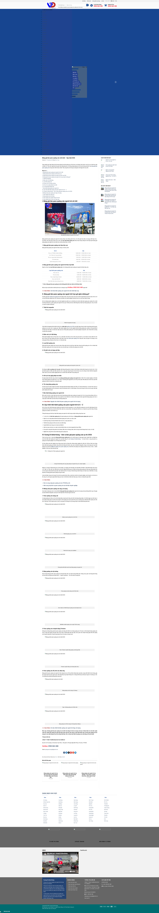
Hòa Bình (75, 809)
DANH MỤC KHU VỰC (49, 793)
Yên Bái (43, 47)
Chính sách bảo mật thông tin (74, 884)
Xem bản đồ (87, 898)
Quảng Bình (44, 97)
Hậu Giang (44, 142)
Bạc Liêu (44, 123)
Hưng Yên (44, 26)
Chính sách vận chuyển (73, 888)
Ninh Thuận (44, 73)
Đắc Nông (60, 802)
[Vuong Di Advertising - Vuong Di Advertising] (49, 5)
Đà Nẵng (44, 82)
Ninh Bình (44, 34)
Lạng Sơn (44, 54)
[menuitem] (75, 68)
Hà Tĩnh (43, 69)
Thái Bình (44, 28)
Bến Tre (43, 125)
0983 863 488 (53, 746)
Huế (43, 88)
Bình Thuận (44, 71)
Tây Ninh (44, 112)
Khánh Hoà (44, 93)
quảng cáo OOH (70, 326)
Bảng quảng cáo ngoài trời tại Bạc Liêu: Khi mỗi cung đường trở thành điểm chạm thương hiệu (111, 189)
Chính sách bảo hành (72, 882)
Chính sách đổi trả (72, 886)
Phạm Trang (57, 160)
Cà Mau (43, 134)
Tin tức (56, 756)
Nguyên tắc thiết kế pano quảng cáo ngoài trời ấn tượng (65, 401)
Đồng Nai (44, 138)
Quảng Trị (44, 104)
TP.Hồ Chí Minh (45, 145)
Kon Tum (44, 95)
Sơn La (43, 65)
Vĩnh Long (106, 820)
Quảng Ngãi (44, 102)
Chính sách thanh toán (72, 889)
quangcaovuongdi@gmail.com (51, 749)
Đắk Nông (44, 77)
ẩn (46, 170)
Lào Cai (43, 45)
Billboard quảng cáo (46, 149)
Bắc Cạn (45, 817)
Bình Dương (44, 127)
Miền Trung (44, 67)
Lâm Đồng (44, 75)
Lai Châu (44, 63)
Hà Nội (43, 12)
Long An (44, 116)
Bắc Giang (44, 56)
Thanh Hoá (44, 106)
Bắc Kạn (44, 41)
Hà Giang (44, 36)
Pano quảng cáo (45, 153)
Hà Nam (44, 30)
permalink (63, 756)
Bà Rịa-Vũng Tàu (45, 121)
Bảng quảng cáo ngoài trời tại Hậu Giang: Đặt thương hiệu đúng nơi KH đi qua (110, 195)
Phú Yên (44, 91)
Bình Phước (44, 129)
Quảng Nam (44, 99)
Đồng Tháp (44, 140)
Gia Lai (43, 86)
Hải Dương (44, 21)
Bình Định (44, 80)
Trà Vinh (105, 817)
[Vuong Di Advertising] (77, 67)
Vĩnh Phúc (44, 15)
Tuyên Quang (45, 43)
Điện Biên (44, 61)
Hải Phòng (44, 23)
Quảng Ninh (44, 19)
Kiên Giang (44, 147)
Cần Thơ (44, 136)
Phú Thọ (44, 58)
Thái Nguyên (45, 50)
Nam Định (44, 32)
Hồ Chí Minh (106, 800)
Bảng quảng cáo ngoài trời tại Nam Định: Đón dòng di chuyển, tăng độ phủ (110, 212)
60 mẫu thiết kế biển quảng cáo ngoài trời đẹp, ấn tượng (65, 728)
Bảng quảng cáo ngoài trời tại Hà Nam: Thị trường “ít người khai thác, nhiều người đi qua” (111, 201)
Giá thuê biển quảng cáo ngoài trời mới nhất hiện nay (65, 290)
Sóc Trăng (91, 820)
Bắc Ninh (44, 17)
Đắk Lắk (44, 84)
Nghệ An (44, 108)
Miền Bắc (44, 11)
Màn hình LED (45, 151)
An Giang (44, 118)
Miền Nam (44, 110)
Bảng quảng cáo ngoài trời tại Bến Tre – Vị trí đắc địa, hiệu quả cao (110, 207)
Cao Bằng (44, 39)
